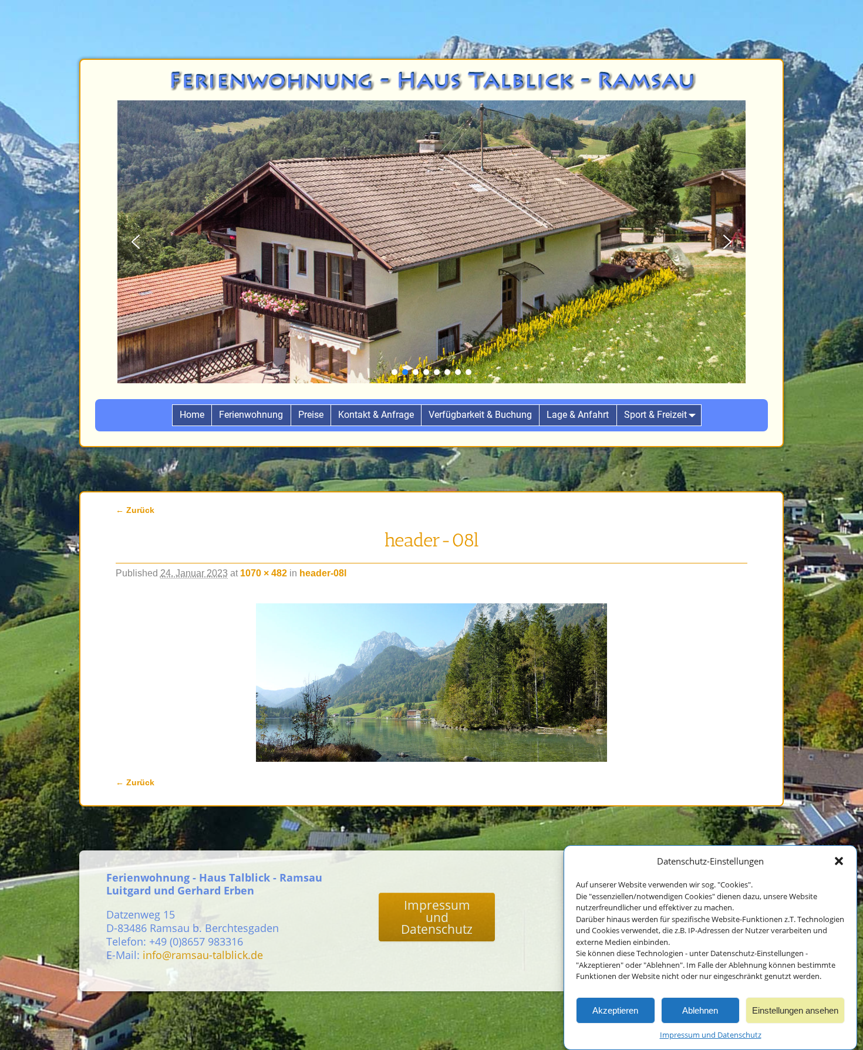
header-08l (322, 573)
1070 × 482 (263, 573)
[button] (839, 861)
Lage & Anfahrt (578, 414)
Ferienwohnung (251, 414)
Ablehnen (700, 1010)
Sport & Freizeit (655, 414)
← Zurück (135, 510)
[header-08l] (431, 682)
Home (192, 414)
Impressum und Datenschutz (710, 1034)
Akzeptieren (615, 1010)
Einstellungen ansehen (795, 1010)
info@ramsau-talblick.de (203, 955)
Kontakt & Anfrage (376, 414)
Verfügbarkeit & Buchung (480, 414)
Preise (310, 414)
